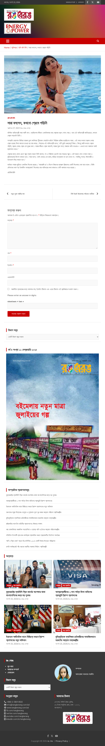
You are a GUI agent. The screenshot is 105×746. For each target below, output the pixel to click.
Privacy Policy (62, 741)
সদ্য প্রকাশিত (17, 585)
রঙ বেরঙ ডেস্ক (25, 128)
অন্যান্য (9, 556)
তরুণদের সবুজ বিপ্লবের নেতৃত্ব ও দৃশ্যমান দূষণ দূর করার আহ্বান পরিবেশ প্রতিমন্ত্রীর (33, 512)
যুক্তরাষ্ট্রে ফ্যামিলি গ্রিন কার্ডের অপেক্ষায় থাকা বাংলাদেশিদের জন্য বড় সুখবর (31, 495)
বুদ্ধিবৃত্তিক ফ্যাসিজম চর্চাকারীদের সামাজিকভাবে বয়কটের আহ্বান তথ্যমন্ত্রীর (31, 518)
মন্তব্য (11, 220)
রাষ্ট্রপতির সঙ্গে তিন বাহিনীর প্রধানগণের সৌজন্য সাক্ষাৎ (24, 524)
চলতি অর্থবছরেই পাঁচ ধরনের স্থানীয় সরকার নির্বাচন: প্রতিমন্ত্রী (26, 546)
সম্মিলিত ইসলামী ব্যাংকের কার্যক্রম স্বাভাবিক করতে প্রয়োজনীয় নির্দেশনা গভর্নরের (33, 535)
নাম (9, 253)
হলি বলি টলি (11, 118)
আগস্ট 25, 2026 (12, 599)
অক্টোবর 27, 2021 (14, 128)
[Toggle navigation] (7, 41)
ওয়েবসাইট (11, 277)
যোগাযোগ (81, 2)
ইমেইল (11, 265)
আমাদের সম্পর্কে (70, 2)
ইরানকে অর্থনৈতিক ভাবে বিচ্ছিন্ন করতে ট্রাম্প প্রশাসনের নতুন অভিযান (29, 506)
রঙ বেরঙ (50, 741)
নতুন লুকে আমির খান (18, 194)
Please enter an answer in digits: (22, 295)
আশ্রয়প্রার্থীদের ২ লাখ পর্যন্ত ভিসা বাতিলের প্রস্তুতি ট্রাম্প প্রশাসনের (29, 501)
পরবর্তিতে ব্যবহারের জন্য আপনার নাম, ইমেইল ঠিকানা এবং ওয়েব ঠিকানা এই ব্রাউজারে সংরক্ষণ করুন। (44, 289)
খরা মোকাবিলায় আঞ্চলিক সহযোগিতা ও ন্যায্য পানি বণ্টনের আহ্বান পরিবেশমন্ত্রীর (32, 529)
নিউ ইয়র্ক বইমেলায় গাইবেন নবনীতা (82, 194)
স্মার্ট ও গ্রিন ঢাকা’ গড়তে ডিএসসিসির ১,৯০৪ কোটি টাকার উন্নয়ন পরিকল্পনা (30, 541)
